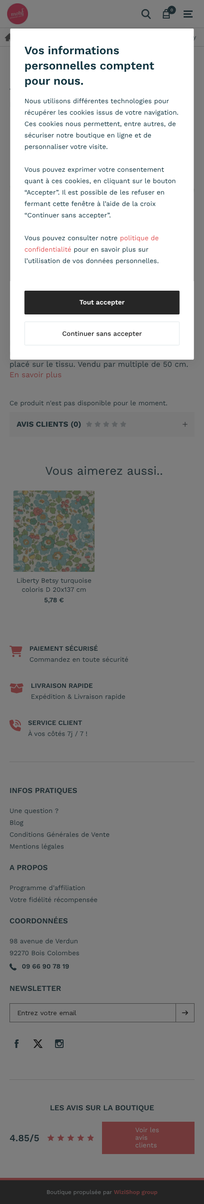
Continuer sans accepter (102, 334)
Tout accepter (102, 302)
